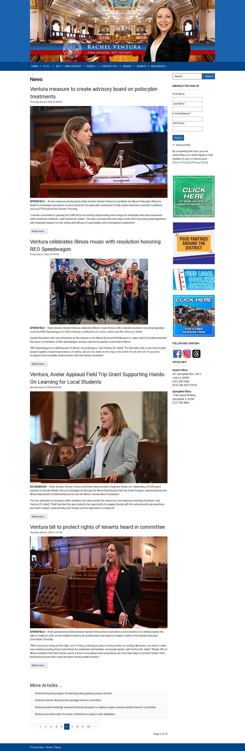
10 (88, 726)
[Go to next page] (94, 725)
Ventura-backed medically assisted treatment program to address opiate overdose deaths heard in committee (95, 707)
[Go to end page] (98, 725)
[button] (47, 66)
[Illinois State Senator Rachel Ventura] (122, 31)
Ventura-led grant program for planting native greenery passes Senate (73, 693)
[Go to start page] (32, 725)
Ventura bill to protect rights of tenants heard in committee (97, 527)
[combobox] (187, 76)
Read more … (39, 231)
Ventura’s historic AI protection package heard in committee (67, 700)
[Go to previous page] (36, 725)
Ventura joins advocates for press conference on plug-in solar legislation (74, 714)
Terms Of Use (180, 162)
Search (209, 76)
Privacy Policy (199, 162)
